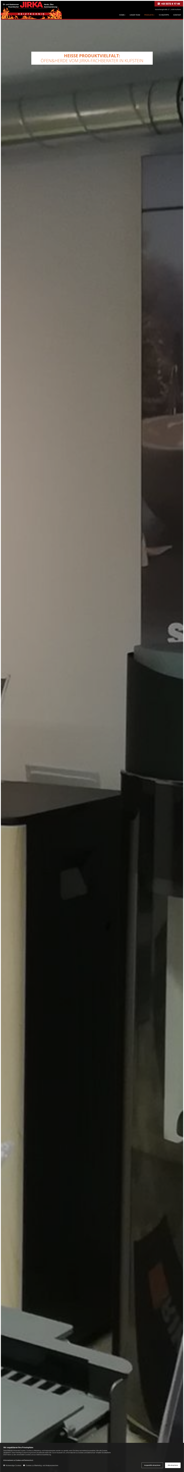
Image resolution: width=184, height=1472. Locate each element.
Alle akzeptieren (173, 1465)
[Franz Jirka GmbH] (31, 10)
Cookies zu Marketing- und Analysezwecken (42, 1465)
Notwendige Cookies (13, 1465)
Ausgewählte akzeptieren (152, 1465)
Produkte (148, 15)
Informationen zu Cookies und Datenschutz (18, 1460)
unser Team (135, 15)
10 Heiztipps (164, 15)
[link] (122, 15)
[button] (169, 3)
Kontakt (177, 15)
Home (121, 15)
